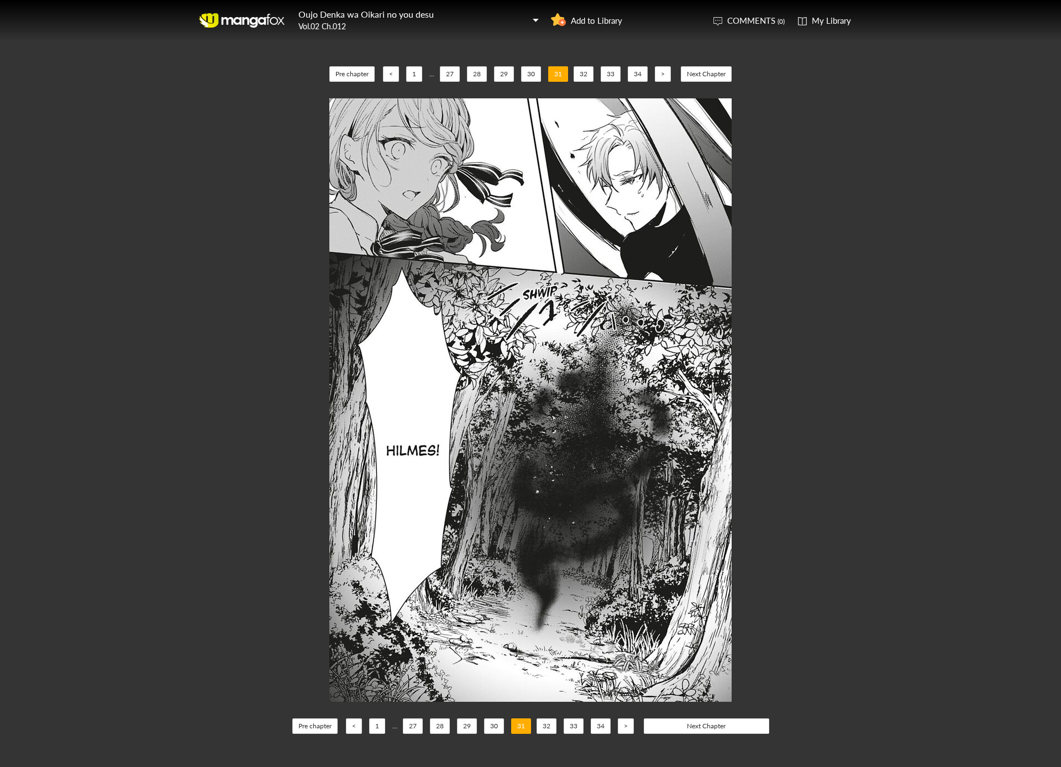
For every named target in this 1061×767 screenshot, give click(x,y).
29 (504, 74)
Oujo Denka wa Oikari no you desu (366, 14)
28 (477, 74)
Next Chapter (706, 74)
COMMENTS (756, 20)
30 (531, 74)
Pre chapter (352, 74)
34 (638, 74)
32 (583, 74)
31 (558, 74)
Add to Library (596, 20)
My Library (831, 20)
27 (450, 74)
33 (610, 74)
